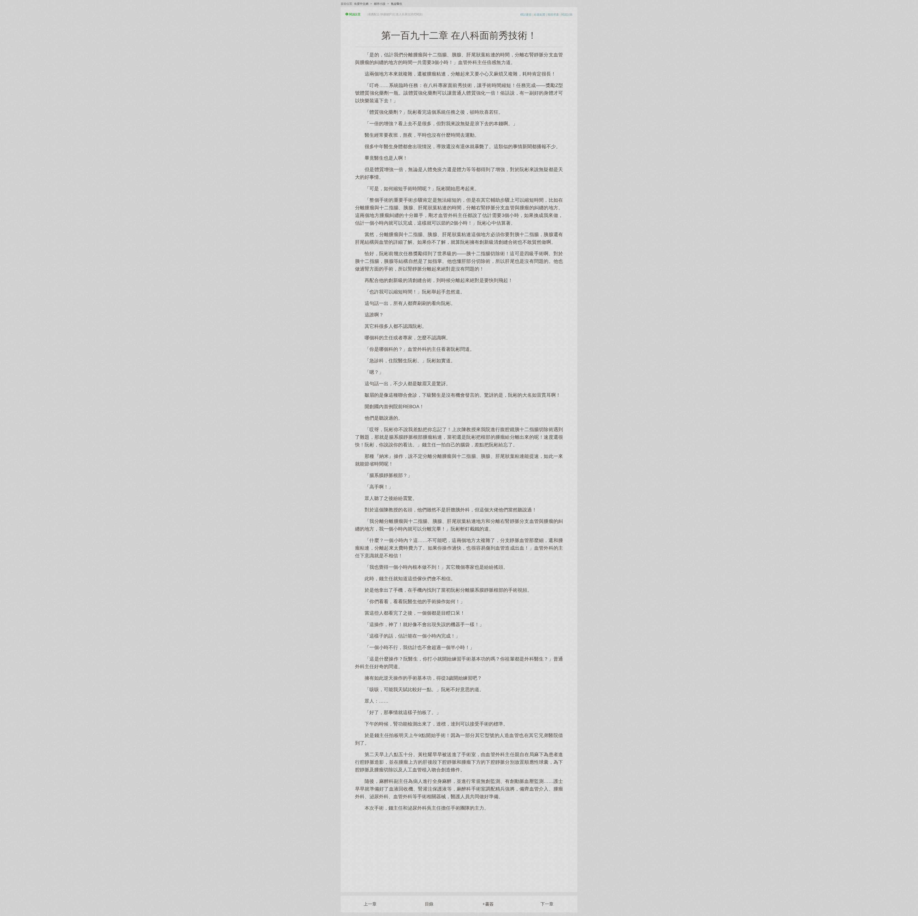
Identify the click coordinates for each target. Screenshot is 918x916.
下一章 (547, 904)
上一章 (370, 904)
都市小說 (379, 3)
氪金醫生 (396, 3)
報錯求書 (553, 14)
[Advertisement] (459, 849)
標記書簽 (526, 14)
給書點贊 (539, 14)
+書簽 (488, 904)
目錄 (429, 904)
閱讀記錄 (567, 14)
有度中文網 (361, 3)
